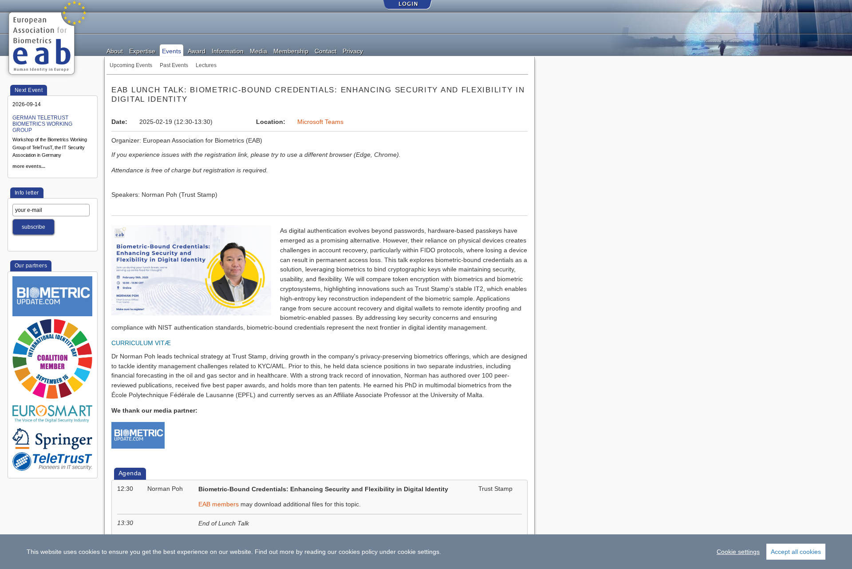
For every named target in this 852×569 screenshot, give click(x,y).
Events (171, 50)
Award (196, 50)
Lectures (206, 65)
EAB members (218, 504)
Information (228, 50)
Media (258, 50)
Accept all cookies (796, 551)
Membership (290, 50)
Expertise (142, 50)
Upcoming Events (131, 65)
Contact (325, 50)
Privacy (353, 50)
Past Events (174, 65)
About (114, 50)
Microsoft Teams (320, 122)
